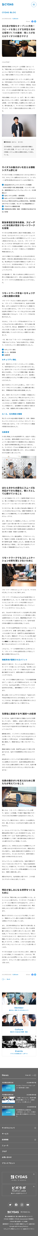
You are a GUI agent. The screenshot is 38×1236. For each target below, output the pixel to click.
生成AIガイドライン (28, 1229)
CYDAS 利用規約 (9, 1219)
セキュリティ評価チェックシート (13, 1229)
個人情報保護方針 (10, 1216)
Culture (15, 18)
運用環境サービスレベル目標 (11, 1224)
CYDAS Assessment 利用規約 (24, 1219)
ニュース (5, 1145)
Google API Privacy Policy (18, 1226)
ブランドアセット (8, 1163)
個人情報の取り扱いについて (24, 1216)
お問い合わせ (7, 1157)
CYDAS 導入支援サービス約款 (18, 1221)
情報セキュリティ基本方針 (27, 1224)
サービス (5, 1134)
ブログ (4, 1151)
